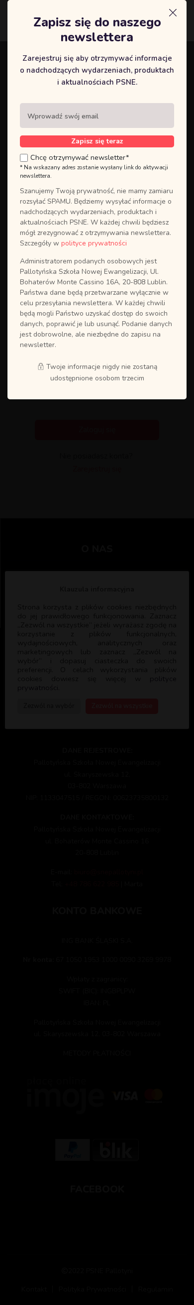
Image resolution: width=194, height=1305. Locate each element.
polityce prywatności (94, 243)
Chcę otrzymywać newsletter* (79, 157)
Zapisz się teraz (97, 141)
